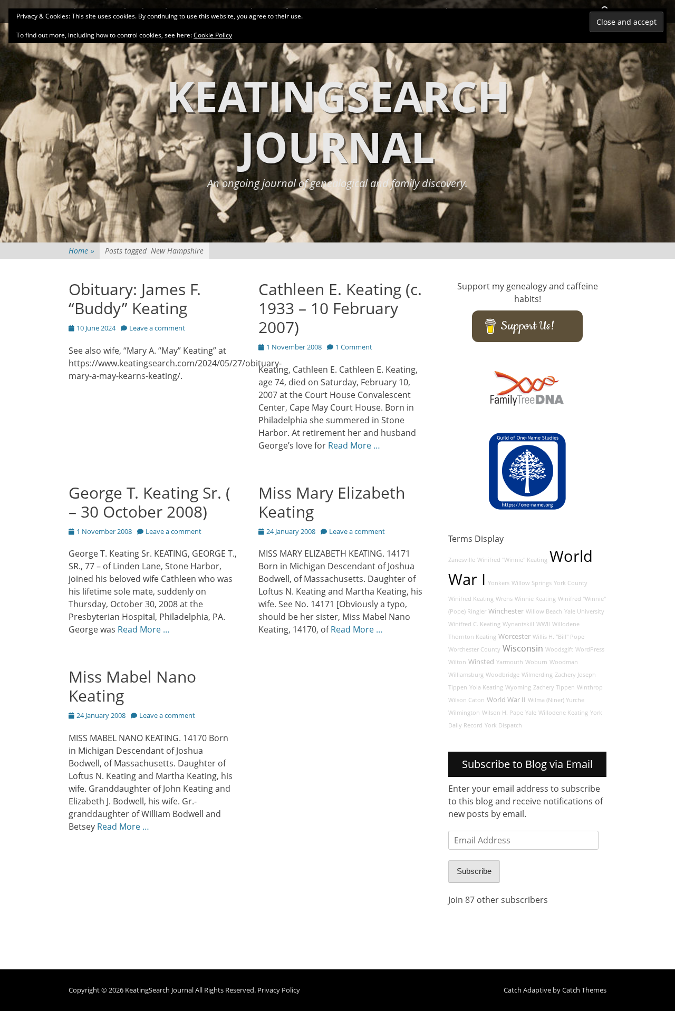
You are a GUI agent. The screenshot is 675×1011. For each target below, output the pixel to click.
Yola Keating (486, 687)
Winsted (481, 661)
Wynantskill (518, 624)
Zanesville (461, 559)
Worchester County (474, 649)
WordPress (589, 649)
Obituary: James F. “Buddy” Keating (135, 298)
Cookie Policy (213, 35)
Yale (530, 712)
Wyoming (518, 687)
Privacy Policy (278, 990)
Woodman (563, 662)
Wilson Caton (466, 700)
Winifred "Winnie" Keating (512, 559)
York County (570, 583)
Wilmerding (537, 674)
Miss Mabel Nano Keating (132, 686)
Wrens (504, 598)
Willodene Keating (563, 712)
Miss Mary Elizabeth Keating (331, 502)
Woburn (536, 662)
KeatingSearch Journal (337, 121)
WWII (543, 624)
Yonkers (498, 583)
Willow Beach (544, 611)
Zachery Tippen (554, 687)
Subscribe (474, 871)
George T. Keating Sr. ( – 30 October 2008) (149, 502)
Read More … (354, 445)
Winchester (506, 611)
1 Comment (353, 347)
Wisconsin (523, 648)
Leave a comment (157, 328)
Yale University (584, 611)
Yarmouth (509, 662)
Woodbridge (502, 674)
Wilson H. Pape (502, 712)
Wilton (457, 662)
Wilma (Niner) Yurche (556, 700)
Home (81, 251)
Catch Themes (584, 990)
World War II (506, 699)
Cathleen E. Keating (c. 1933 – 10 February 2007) (340, 308)
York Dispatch (503, 725)
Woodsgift (559, 649)
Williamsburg (466, 674)
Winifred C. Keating (474, 624)
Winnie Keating (535, 598)
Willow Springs (532, 583)
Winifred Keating (471, 598)
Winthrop (590, 687)
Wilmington (464, 712)
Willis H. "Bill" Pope (558, 636)
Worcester (514, 636)
